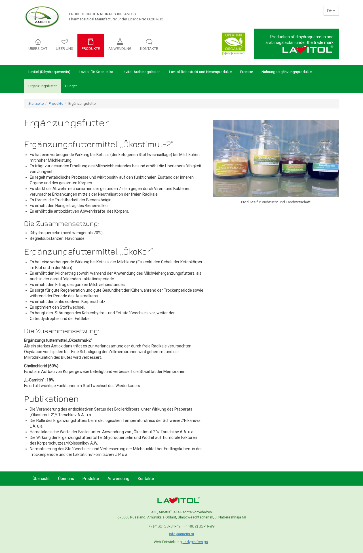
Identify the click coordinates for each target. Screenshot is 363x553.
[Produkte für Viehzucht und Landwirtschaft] (276, 158)
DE (330, 10)
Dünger (71, 86)
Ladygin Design (195, 542)
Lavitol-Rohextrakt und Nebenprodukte (200, 72)
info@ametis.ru (181, 534)
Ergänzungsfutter (42, 86)
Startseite (36, 103)
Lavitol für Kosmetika (96, 72)
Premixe (246, 72)
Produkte (56, 103)
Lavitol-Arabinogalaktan (141, 72)
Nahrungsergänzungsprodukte (286, 72)
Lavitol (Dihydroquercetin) (49, 72)
